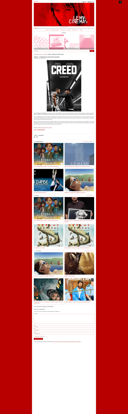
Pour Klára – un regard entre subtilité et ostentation (75, 192)
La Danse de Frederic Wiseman (40, 192)
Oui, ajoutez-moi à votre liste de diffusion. (40, 336)
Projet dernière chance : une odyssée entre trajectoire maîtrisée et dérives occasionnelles (48, 302)
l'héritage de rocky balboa (40, 129)
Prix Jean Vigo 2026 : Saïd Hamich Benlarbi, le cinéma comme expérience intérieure (79, 221)
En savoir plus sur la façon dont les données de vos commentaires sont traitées (66, 341)
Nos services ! (74, 29)
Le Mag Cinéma (36, 54)
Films (41, 54)
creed (35, 129)
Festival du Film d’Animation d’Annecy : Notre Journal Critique (77, 247)
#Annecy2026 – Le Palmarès (39, 247)
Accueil (47, 29)
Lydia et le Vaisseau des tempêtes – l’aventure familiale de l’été (46, 166)
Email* (34, 328)
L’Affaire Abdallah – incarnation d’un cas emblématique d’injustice (78, 301)
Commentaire (35, 313)
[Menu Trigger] (120, 2)
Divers (45, 127)
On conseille (45, 54)
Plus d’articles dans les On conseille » (89, 250)
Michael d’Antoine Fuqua (69, 275)
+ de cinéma (62, 29)
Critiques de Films (41, 127)
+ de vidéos (68, 29)
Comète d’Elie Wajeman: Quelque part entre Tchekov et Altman (77, 166)
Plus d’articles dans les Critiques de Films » (88, 141)
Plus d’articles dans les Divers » (90, 195)
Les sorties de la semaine (54, 29)
